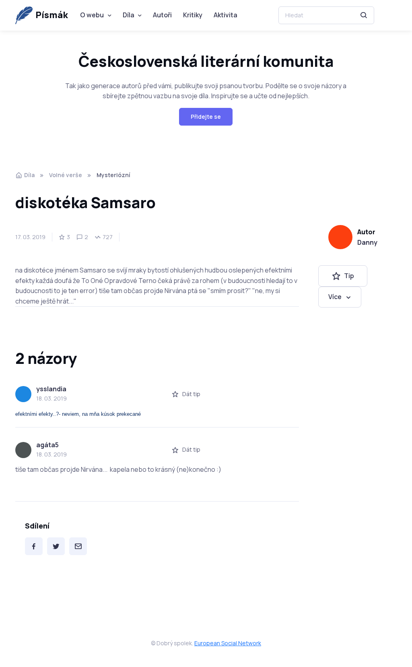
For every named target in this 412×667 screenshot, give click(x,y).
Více (335, 296)
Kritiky (192, 14)
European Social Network (227, 643)
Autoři (162, 14)
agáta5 (47, 444)
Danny (367, 242)
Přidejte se (206, 116)
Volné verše (65, 175)
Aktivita (225, 14)
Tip (349, 275)
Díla (128, 14)
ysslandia (51, 388)
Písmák (51, 15)
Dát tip (191, 394)
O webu (92, 14)
